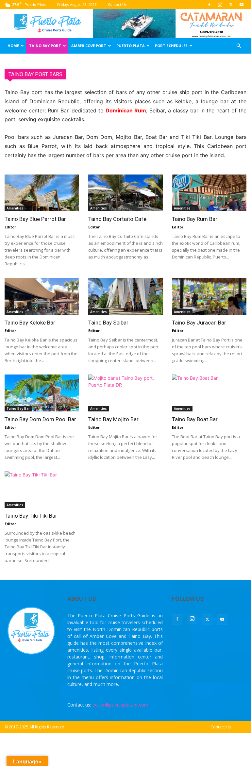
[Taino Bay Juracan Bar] (209, 296)
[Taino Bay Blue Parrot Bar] (42, 193)
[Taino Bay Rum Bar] (209, 193)
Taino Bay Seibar (108, 322)
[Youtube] (241, 4)
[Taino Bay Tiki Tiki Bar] (42, 489)
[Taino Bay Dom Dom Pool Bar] (42, 393)
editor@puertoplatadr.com (120, 705)
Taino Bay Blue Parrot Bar (35, 219)
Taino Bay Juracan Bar (199, 322)
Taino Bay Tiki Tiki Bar (31, 515)
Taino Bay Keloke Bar (30, 322)
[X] (231, 4)
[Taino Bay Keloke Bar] (42, 296)
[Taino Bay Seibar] (125, 296)
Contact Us (117, 4)
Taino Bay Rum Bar (194, 219)
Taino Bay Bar (18, 408)
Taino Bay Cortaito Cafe (117, 219)
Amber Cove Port (88, 45)
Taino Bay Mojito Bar (113, 419)
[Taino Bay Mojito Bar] (125, 393)
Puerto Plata (130, 45)
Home (13, 45)
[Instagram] (220, 4)
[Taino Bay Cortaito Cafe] (125, 193)
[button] (238, 46)
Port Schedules (171, 45)
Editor (10, 227)
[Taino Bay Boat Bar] (209, 393)
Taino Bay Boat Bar (195, 419)
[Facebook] (209, 4)
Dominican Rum (126, 110)
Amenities (15, 208)
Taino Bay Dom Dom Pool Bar (40, 419)
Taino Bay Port (45, 45)
